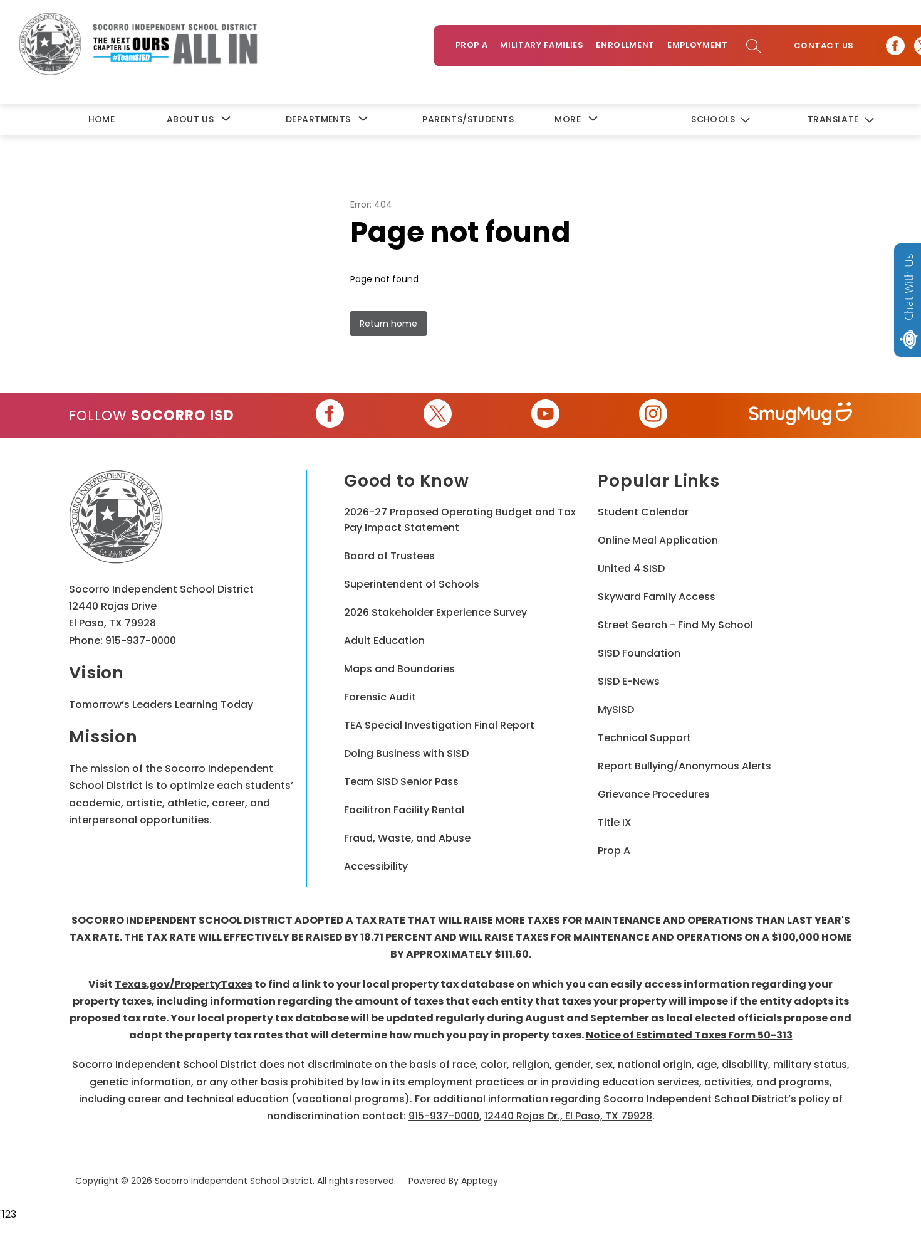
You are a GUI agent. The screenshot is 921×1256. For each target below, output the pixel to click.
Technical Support (644, 738)
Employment (697, 45)
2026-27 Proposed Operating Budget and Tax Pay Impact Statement (460, 520)
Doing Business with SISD (406, 753)
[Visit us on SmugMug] (800, 416)
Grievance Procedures (654, 794)
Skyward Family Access (656, 596)
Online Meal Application (658, 540)
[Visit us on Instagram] (653, 415)
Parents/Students (468, 119)
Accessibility (376, 866)
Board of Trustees (389, 556)
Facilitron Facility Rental (404, 810)
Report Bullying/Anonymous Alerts (684, 766)
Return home (388, 323)
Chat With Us (908, 287)
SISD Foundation (639, 653)
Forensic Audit (380, 697)
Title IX (615, 822)
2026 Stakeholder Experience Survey (435, 612)
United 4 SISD (631, 568)
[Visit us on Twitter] (438, 415)
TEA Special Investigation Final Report (439, 725)
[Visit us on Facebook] (895, 45)
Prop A (471, 45)
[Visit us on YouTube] (545, 415)
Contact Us (824, 45)
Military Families (541, 45)
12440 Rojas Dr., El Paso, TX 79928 (568, 1116)
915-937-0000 (140, 640)
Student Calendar (643, 512)
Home (101, 119)
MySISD (616, 709)
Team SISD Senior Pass (401, 781)
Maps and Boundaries (399, 669)
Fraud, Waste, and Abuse (407, 838)
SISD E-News (629, 681)
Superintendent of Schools (411, 584)
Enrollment (625, 45)
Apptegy (479, 1180)
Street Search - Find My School (675, 625)
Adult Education (384, 640)
